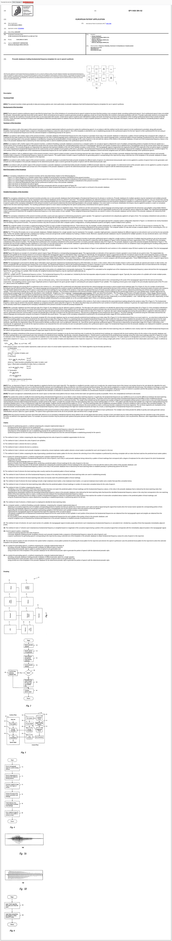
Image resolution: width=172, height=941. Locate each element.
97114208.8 (21, 28)
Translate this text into (6, 2)
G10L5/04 (108, 23)
